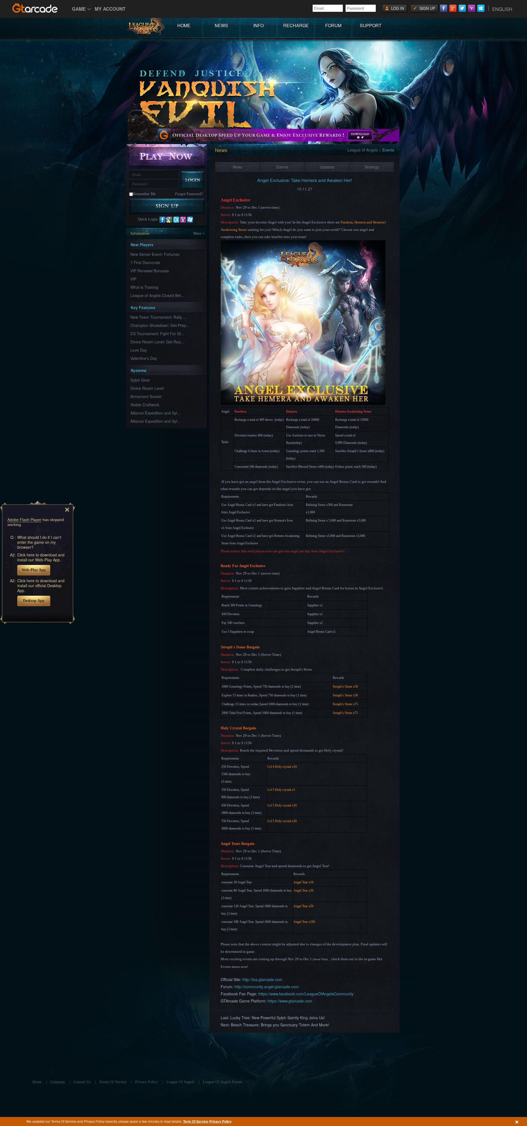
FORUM (333, 25)
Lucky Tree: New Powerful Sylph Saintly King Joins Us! (277, 1017)
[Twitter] (462, 8)
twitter (176, 220)
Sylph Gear (140, 380)
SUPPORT (371, 25)
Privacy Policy (220, 1121)
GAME (79, 8)
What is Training (144, 287)
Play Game (167, 155)
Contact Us (82, 1082)
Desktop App (33, 601)
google (169, 220)
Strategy (372, 167)
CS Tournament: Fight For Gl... (157, 333)
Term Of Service (195, 1121)
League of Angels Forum (222, 1082)
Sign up (427, 8)
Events (282, 167)
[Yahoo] (471, 8)
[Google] (452, 8)
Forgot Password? (189, 194)
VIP (133, 279)
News (237, 167)
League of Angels (362, 150)
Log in (397, 8)
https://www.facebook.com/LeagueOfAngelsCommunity (306, 993)
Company (57, 1082)
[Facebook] (443, 8)
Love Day (138, 350)
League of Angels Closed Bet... (157, 295)
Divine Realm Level (147, 388)
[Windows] (480, 8)
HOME (183, 25)
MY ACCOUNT (110, 8)
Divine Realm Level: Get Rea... (157, 341)
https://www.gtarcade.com (290, 1001)
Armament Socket (145, 396)
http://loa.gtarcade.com (262, 979)
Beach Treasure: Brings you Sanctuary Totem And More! (280, 1024)
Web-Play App (34, 570)
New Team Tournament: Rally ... (158, 317)
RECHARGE (296, 25)
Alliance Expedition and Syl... (155, 413)
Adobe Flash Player (24, 519)
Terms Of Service (113, 1082)
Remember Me (144, 194)
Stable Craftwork (144, 404)
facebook (162, 220)
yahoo (183, 220)
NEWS (221, 25)
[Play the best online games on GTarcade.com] (35, 8)
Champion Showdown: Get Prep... (159, 325)
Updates (327, 167)
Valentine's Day (143, 358)
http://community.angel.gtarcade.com (266, 986)
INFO (258, 25)
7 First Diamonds (145, 262)
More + (199, 233)
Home (37, 1082)
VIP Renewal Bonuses (149, 270)
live (190, 220)
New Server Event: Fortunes (155, 254)
